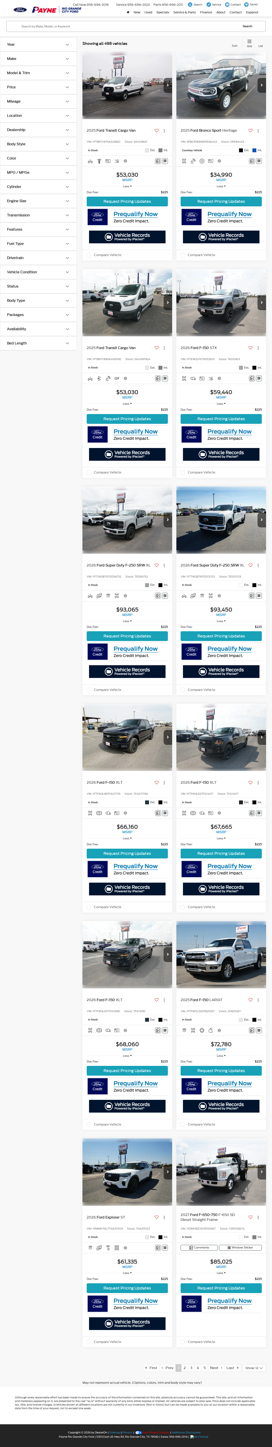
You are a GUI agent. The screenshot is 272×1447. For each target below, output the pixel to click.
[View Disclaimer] (125, 160)
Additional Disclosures (186, 1432)
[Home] (128, 12)
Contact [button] (236, 12)
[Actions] (164, 130)
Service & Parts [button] (184, 12)
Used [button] (148, 12)
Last (232, 1368)
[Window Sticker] (165, 161)
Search (247, 26)
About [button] (220, 12)
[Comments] (158, 161)
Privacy (127, 1432)
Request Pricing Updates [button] (127, 201)
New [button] (137, 12)
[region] (127, 192)
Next (215, 1368)
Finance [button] (206, 12)
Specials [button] (162, 12)
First (152, 1368)
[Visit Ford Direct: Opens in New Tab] (199, 1436)
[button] (168, 85)
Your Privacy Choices (155, 1432)
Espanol (252, 12)
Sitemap (114, 1432)
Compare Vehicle (107, 255)
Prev (168, 1368)
